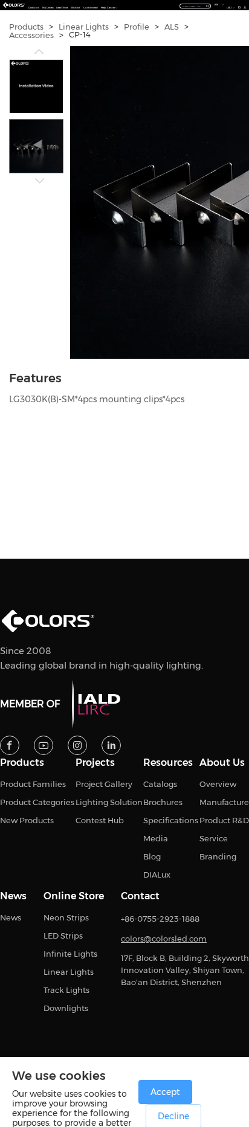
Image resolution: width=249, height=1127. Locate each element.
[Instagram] (77, 745)
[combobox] (195, 5)
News (13, 896)
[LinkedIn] (111, 745)
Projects (95, 763)
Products (33, 7)
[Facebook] (9, 745)
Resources (168, 763)
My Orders (48, 7)
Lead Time (62, 7)
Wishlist (75, 7)
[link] (26, 27)
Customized (90, 7)
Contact (140, 896)
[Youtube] (43, 745)
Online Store (74, 896)
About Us (222, 763)
